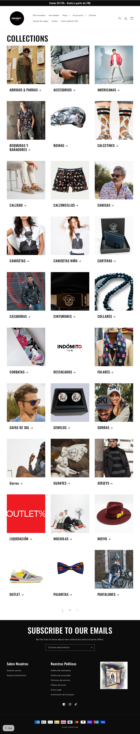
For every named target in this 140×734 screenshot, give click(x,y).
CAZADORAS (18, 316)
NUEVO (102, 539)
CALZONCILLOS (64, 205)
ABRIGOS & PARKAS (24, 90)
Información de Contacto (62, 694)
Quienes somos (14, 670)
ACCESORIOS (62, 90)
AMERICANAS (106, 90)
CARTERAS (104, 261)
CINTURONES (62, 316)
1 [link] (62, 610)
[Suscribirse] (91, 647)
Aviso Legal (56, 690)
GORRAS (103, 427)
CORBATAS (17, 372)
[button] (66, 15)
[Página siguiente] (77, 610)
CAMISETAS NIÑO (65, 261)
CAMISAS (103, 205)
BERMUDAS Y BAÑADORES (19, 147)
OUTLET (15, 594)
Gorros (14, 483)
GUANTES (59, 483)
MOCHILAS (60, 539)
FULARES (103, 372)
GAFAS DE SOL (19, 427)
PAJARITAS (60, 594)
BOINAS (58, 145)
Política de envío (58, 685)
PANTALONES (106, 594)
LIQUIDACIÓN (19, 539)
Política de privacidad (60, 675)
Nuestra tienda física (16, 675)
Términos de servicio (60, 680)
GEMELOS (60, 427)
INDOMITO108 (73, 727)
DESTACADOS (62, 372)
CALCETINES (106, 145)
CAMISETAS (18, 261)
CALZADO (16, 205)
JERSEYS (103, 483)
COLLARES (104, 316)
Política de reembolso (61, 670)
